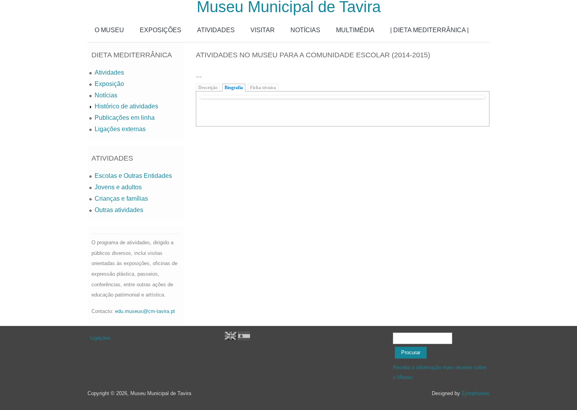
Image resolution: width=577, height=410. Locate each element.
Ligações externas (120, 129)
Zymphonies (475, 393)
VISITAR (262, 30)
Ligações (100, 338)
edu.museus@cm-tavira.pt (145, 311)
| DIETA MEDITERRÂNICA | (429, 30)
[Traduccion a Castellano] (244, 338)
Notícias (106, 95)
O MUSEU (109, 30)
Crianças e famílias (121, 198)
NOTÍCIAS (305, 30)
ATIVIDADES (216, 30)
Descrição (207, 87)
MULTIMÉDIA (355, 30)
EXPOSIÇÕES (160, 30)
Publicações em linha (125, 117)
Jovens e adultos (118, 187)
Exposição (109, 84)
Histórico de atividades (126, 106)
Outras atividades (119, 210)
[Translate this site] (231, 338)
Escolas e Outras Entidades (133, 175)
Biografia (234, 87)
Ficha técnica (263, 87)
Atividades (109, 72)
